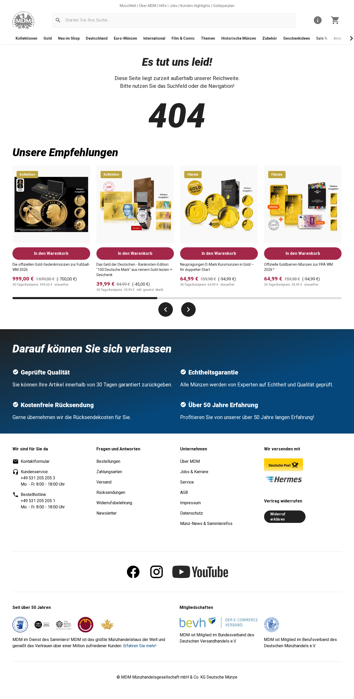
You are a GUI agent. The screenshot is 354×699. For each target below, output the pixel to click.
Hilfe (163, 6)
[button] (58, 20)
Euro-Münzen (125, 38)
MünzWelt (128, 6)
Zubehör (269, 38)
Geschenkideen (296, 38)
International (154, 38)
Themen (208, 38)
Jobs (173, 6)
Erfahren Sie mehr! (140, 645)
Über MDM (147, 6)
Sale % (321, 38)
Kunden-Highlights (195, 6)
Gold (48, 38)
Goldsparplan (224, 6)
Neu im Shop (69, 38)
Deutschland (97, 38)
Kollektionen (26, 38)
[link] (23, 20)
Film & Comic (183, 38)
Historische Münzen (238, 38)
